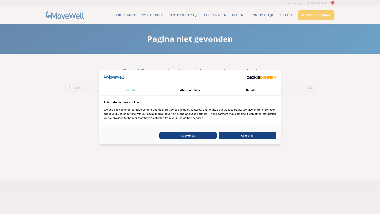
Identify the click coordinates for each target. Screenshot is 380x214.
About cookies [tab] (190, 90)
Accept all (247, 135)
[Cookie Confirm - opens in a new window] (261, 77)
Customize (188, 135)
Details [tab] (250, 90)
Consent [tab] (129, 90)
